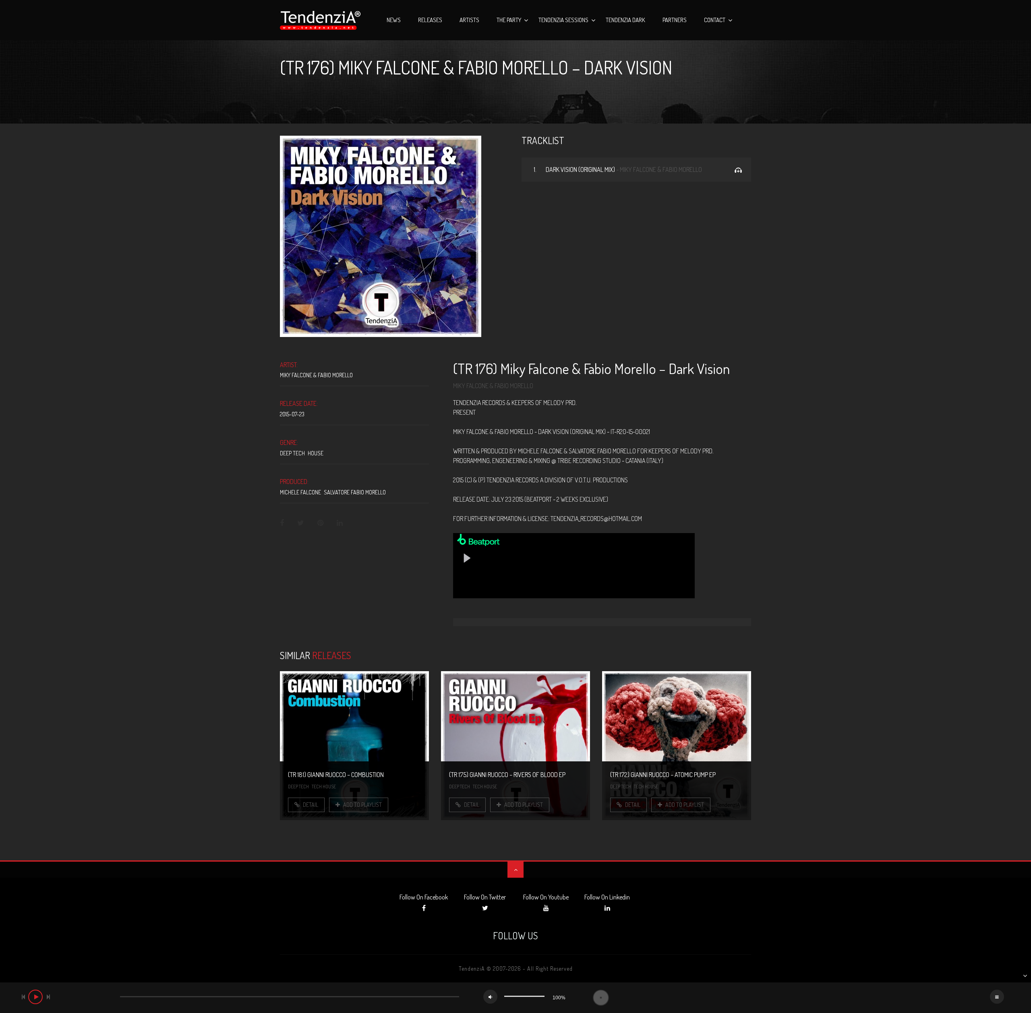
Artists (469, 20)
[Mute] (490, 997)
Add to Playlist (362, 804)
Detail (310, 804)
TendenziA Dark (625, 20)
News (394, 20)
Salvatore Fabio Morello (355, 492)
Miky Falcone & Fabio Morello (316, 375)
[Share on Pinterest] (320, 523)
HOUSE (315, 453)
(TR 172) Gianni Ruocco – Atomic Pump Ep (663, 775)
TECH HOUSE (324, 787)
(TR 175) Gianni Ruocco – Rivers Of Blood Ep (507, 775)
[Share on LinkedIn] (340, 523)
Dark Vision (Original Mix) (618, 169)
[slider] (524, 996)
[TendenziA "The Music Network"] (320, 20)
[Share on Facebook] (282, 523)
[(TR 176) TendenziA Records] (380, 235)
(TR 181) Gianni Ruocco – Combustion (336, 775)
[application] (515, 997)
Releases (430, 20)
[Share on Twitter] (300, 523)
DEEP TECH (292, 453)
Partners (674, 20)
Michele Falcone (300, 492)
